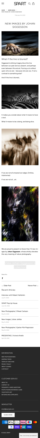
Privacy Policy (6, 364)
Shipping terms (6, 359)
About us (4, 382)
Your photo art (7, 392)
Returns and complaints (10, 394)
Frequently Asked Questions (11, 387)
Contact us (5, 385)
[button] (28, 435)
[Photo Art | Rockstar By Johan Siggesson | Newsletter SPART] (20, 241)
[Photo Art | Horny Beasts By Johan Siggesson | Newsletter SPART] (20, 165)
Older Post (7, 286)
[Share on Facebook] (3, 278)
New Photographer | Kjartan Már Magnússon (18, 327)
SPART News (11, 10)
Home (3, 10)
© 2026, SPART (6, 432)
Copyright (5, 369)
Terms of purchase (8, 361)
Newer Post (32, 286)
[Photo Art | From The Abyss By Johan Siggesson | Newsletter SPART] (20, 54)
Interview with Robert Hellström (13, 295)
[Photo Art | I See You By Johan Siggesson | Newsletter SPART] (20, 108)
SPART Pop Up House (9, 303)
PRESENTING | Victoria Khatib (12, 336)
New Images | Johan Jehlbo (12, 319)
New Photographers (8, 357)
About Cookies (6, 366)
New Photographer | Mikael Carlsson (15, 311)
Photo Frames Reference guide (12, 390)
